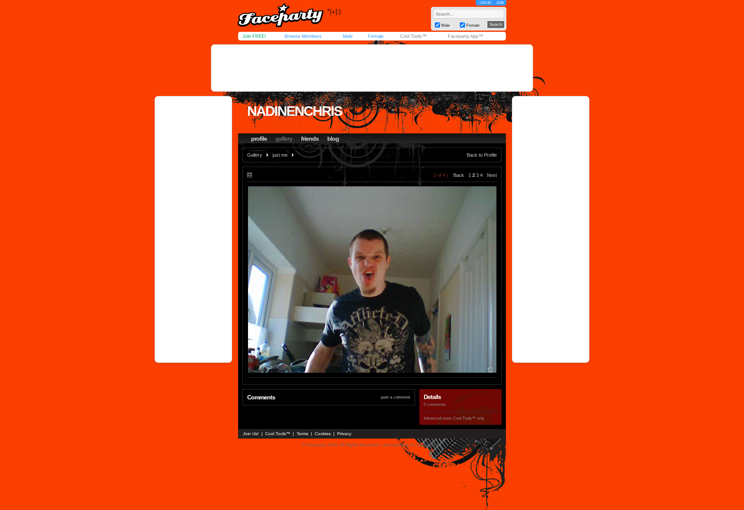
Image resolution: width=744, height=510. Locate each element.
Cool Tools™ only (468, 418)
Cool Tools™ (413, 36)
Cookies (323, 433)
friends (310, 138)
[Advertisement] (372, 68)
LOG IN (485, 3)
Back (458, 175)
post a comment (395, 397)
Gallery (254, 155)
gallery (284, 138)
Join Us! (251, 433)
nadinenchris (294, 111)
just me (280, 155)
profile (259, 138)
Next (492, 175)
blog (333, 138)
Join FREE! (254, 36)
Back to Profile (482, 155)
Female (376, 36)
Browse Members (303, 36)
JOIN (500, 3)
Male (348, 36)
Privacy (344, 433)
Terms (302, 433)
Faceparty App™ (465, 36)
